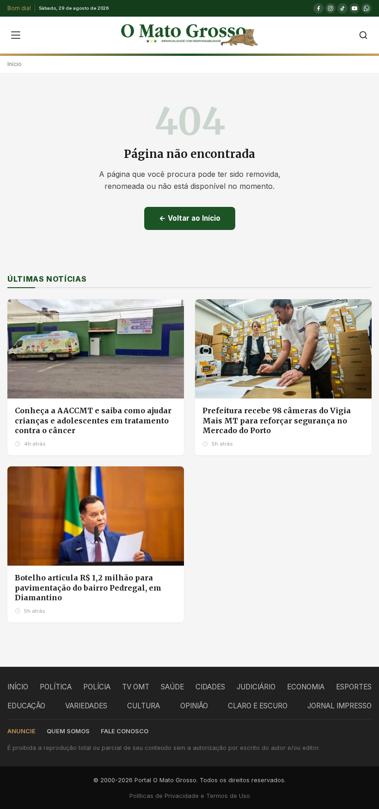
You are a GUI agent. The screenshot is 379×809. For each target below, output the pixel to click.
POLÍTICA (56, 686)
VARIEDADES (86, 705)
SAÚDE (172, 686)
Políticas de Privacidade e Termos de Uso (189, 795)
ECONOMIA (305, 686)
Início (14, 63)
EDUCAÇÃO (26, 705)
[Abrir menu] (15, 35)
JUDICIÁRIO (256, 686)
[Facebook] (318, 8)
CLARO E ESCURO (257, 705)
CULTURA (143, 705)
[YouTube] (354, 8)
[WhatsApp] (366, 8)
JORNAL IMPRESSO (339, 705)
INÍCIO (17, 686)
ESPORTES (354, 686)
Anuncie (21, 731)
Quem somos (68, 731)
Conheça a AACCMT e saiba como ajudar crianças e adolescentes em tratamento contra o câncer (93, 420)
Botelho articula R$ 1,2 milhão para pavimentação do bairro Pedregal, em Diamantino (88, 587)
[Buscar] (363, 35)
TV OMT (135, 686)
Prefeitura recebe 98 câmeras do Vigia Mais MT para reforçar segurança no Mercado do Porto (276, 420)
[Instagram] (330, 8)
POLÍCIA (96, 686)
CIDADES (210, 686)
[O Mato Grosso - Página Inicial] (189, 35)
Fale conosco (124, 731)
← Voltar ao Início (189, 218)
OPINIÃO (194, 705)
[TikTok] (342, 8)
